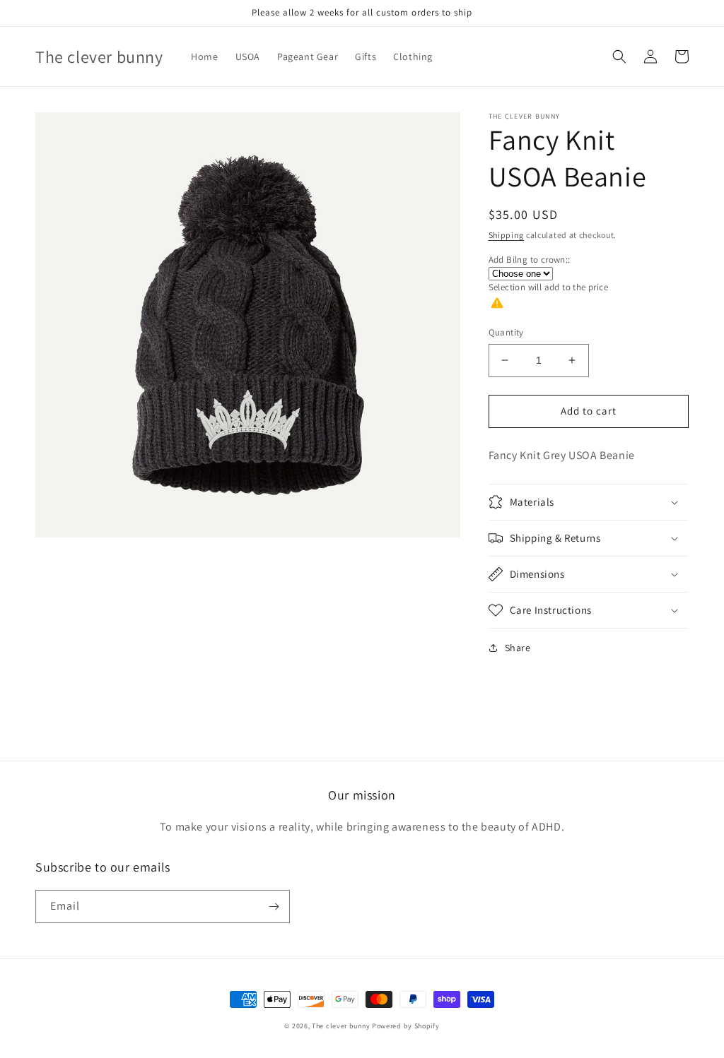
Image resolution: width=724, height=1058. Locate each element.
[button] (619, 56)
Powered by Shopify (406, 1025)
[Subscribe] (273, 906)
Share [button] (518, 647)
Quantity (506, 332)
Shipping (507, 235)
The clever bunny (341, 1025)
